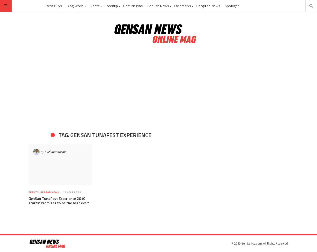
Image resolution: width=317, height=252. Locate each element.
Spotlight (232, 6)
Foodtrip (111, 6)
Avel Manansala (55, 152)
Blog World (75, 6)
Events (94, 6)
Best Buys (54, 6)
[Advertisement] (158, 88)
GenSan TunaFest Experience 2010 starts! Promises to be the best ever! (59, 201)
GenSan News (158, 6)
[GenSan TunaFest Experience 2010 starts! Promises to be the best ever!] (60, 165)
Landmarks (182, 6)
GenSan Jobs (133, 6)
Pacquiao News (208, 6)
